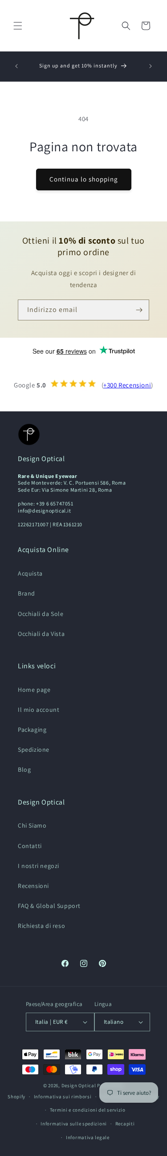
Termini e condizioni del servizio (88, 1110)
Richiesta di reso (41, 926)
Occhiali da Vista (41, 634)
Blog (24, 769)
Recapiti (125, 1123)
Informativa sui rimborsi (63, 1096)
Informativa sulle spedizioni (74, 1123)
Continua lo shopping (83, 179)
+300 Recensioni (127, 385)
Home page (34, 690)
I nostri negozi (38, 866)
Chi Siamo (32, 825)
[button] (18, 26)
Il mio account (38, 710)
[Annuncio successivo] (150, 66)
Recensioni (33, 886)
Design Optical (78, 1085)
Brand (26, 593)
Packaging (32, 730)
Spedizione (33, 750)
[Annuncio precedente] (16, 66)
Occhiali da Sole (41, 614)
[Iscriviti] (139, 310)
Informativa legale (88, 1137)
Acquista (30, 573)
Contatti (30, 846)
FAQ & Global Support (49, 906)
